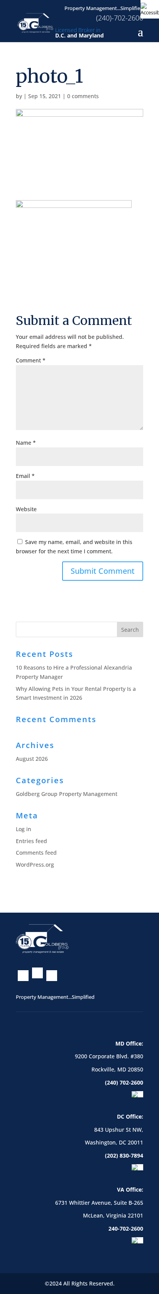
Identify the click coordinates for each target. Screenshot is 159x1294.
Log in (23, 829)
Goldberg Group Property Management (66, 793)
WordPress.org (35, 864)
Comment (31, 360)
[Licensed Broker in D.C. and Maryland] (35, 22)
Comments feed (36, 852)
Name (26, 442)
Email (25, 476)
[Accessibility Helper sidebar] (149, 9)
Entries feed (31, 841)
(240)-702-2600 (119, 17)
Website (26, 509)
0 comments (83, 96)
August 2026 (32, 758)
